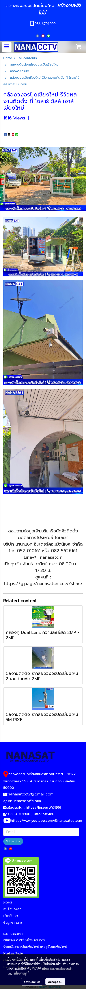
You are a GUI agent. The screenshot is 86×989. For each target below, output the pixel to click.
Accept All (55, 982)
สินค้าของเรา (12, 909)
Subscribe (13, 841)
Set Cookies (32, 982)
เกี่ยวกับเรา (10, 916)
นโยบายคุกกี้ (21, 973)
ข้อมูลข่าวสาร (12, 922)
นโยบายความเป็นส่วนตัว (57, 969)
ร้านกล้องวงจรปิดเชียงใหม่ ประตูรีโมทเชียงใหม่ (35, 946)
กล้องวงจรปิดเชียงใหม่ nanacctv (24, 940)
